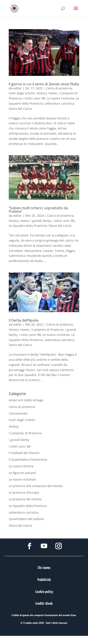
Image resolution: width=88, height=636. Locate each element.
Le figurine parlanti (22, 473)
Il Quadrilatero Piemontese (28, 459)
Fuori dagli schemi (22, 93)
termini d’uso (69, 615)
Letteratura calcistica (59, 103)
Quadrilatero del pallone (26, 519)
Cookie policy (44, 591)
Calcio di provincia (59, 88)
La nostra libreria (21, 466)
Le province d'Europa (24, 492)
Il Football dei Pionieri (24, 453)
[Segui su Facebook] (29, 546)
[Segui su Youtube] (44, 546)
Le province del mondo (25, 499)
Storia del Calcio (20, 109)
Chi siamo (44, 567)
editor (17, 88)
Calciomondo (18, 413)
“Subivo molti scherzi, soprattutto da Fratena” (38, 210)
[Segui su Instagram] (58, 546)
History (42, 93)
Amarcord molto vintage (26, 400)
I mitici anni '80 (34, 98)
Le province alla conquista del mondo (35, 486)
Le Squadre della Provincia (28, 226)
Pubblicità (44, 579)
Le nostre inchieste (60, 98)
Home (52, 93)
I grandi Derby (41, 221)
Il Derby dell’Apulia (23, 320)
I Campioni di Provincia (47, 330)
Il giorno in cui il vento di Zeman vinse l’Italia (44, 84)
